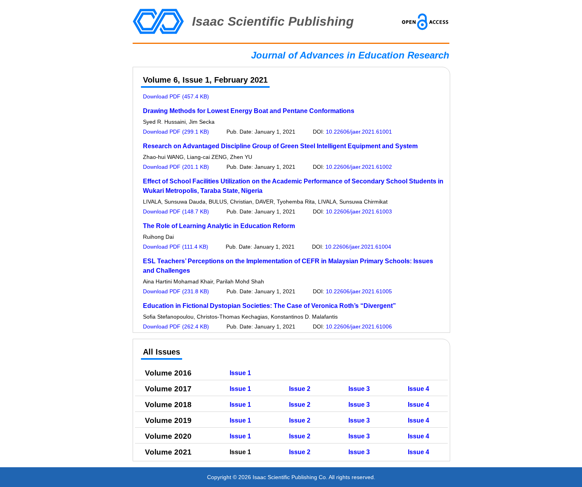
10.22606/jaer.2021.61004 (358, 247)
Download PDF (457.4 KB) (176, 96)
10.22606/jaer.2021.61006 (359, 326)
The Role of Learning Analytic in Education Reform (219, 226)
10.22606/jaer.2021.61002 (359, 167)
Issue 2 (299, 388)
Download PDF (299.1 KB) (176, 131)
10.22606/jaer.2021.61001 (359, 131)
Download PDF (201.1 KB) (176, 167)
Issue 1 (240, 373)
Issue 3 (359, 388)
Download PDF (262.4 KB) (176, 326)
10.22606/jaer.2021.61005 (359, 291)
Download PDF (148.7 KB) (176, 211)
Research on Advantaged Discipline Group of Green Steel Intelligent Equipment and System (280, 146)
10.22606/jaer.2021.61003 (359, 211)
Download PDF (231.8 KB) (176, 291)
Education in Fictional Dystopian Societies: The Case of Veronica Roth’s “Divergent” (269, 305)
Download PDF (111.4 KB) (175, 247)
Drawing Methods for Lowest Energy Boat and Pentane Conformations (248, 111)
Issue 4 (418, 388)
